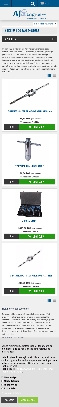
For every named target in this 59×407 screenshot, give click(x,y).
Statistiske (9, 388)
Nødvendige (10, 377)
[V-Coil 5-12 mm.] (29, 204)
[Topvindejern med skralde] (29, 149)
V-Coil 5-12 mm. (29, 221)
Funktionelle (10, 384)
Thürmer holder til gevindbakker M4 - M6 (29, 111)
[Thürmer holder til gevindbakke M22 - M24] (29, 258)
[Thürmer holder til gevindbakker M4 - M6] (29, 94)
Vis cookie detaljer (11, 393)
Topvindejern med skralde (29, 166)
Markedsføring (11, 381)
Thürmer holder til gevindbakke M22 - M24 (29, 276)
